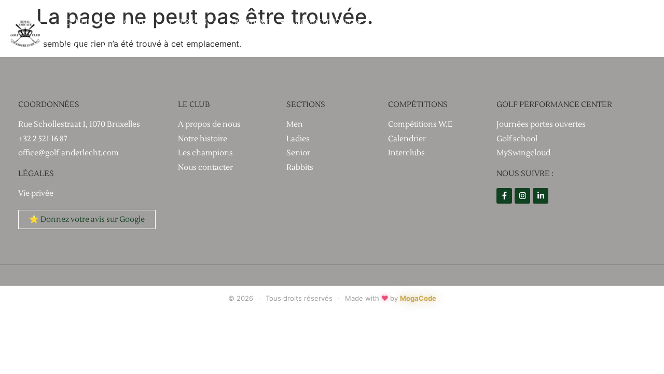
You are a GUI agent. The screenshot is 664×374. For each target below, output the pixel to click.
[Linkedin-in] (540, 196)
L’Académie (251, 22)
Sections (390, 22)
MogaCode (418, 298)
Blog (441, 22)
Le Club (128, 22)
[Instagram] (522, 196)
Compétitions (323, 22)
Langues (77, 46)
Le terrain (186, 22)
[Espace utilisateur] (649, 34)
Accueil (76, 22)
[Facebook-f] (504, 196)
